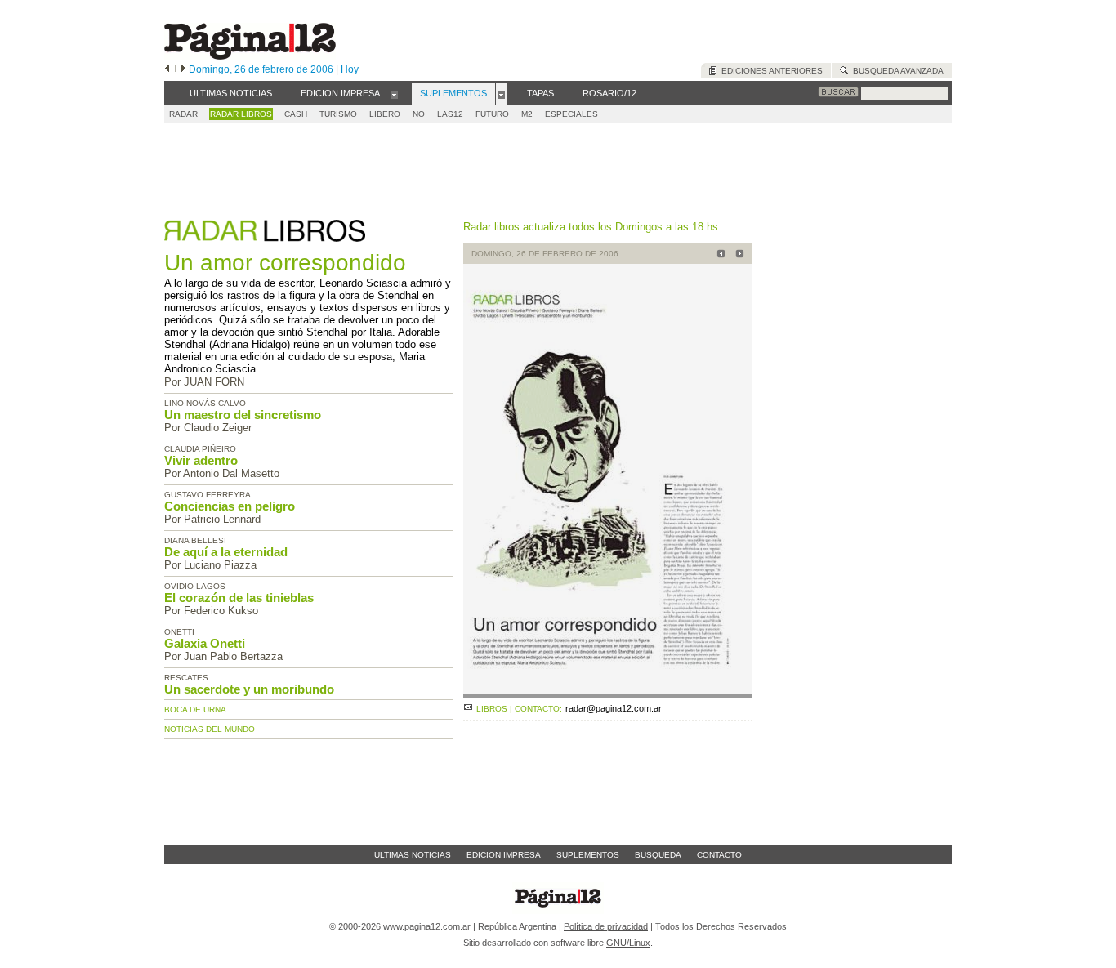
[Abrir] (394, 94)
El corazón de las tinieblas (239, 597)
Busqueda (658, 854)
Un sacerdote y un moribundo (249, 689)
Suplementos (587, 854)
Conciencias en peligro (229, 506)
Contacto (719, 854)
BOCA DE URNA (195, 709)
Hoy (350, 69)
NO (419, 113)
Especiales (571, 113)
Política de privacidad (606, 926)
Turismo (338, 113)
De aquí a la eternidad (226, 552)
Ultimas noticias (412, 854)
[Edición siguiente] (183, 69)
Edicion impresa (503, 854)
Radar (183, 113)
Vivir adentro (201, 460)
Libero (384, 113)
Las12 (450, 113)
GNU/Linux (628, 943)
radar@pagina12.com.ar (613, 708)
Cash (295, 113)
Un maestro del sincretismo (242, 415)
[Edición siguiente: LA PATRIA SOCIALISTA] (737, 255)
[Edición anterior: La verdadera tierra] (718, 255)
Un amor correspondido (285, 262)
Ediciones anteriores (769, 70)
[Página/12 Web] (250, 56)
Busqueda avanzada (896, 70)
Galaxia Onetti (204, 643)
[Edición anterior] (167, 69)
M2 (527, 113)
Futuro (492, 113)
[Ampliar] (607, 691)
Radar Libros (241, 113)
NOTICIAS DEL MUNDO (209, 729)
